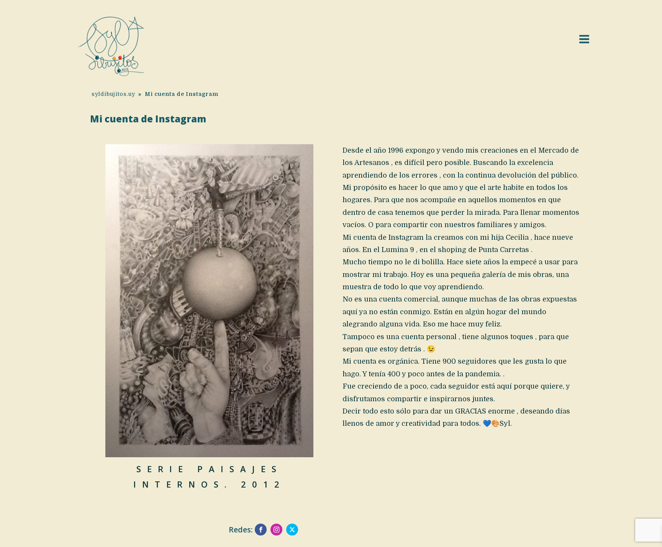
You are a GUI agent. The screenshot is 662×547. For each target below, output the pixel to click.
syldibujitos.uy (113, 94)
